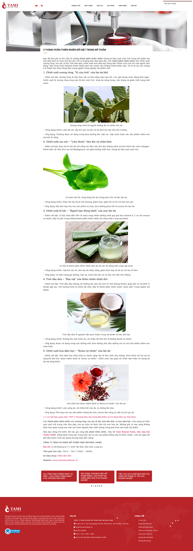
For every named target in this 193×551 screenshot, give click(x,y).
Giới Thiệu (88, 5)
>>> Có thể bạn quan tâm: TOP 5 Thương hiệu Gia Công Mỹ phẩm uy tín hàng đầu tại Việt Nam (89, 417)
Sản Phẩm (123, 5)
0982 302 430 (64, 456)
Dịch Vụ (100, 5)
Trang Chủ (75, 5)
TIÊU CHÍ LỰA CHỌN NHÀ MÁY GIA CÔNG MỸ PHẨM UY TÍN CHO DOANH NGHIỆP (134, 476)
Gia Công (110, 5)
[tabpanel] (59, 477)
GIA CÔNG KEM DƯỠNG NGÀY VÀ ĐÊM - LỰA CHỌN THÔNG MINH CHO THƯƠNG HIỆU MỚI (58, 476)
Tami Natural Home (126, 432)
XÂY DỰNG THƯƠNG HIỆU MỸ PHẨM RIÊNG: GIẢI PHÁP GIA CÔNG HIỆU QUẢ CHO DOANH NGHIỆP (94, 477)
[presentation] (91, 486)
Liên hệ (134, 5)
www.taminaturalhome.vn (65, 460)
